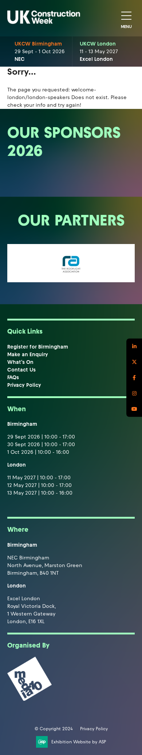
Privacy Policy (24, 385)
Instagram (134, 393)
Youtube (134, 409)
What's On (20, 362)
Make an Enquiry (27, 354)
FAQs (13, 377)
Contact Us (21, 370)
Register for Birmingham (37, 347)
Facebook (134, 377)
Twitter (134, 362)
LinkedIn (134, 346)
